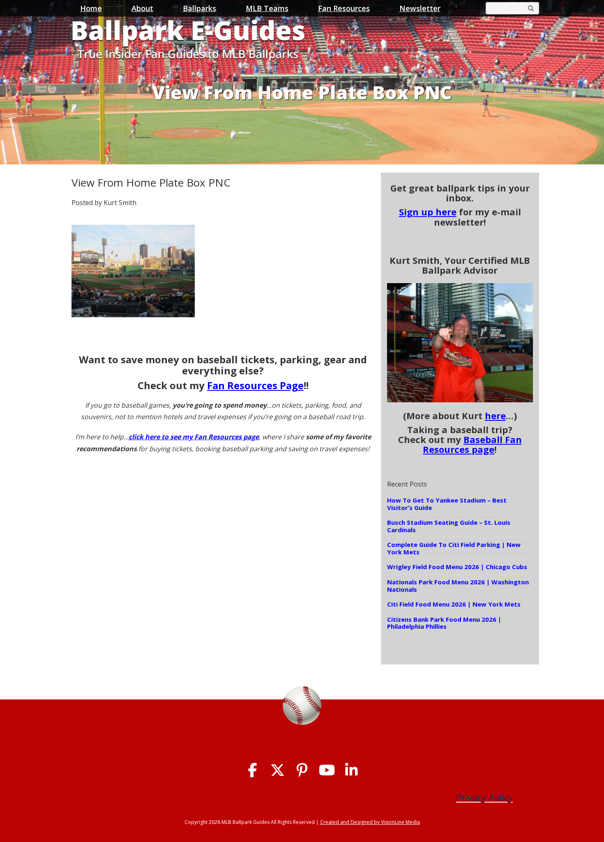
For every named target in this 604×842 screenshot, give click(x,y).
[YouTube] (327, 770)
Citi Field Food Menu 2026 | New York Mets (454, 604)
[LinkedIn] (351, 770)
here (495, 415)
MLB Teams (267, 8)
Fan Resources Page (255, 385)
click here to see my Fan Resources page (194, 436)
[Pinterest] (302, 770)
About (142, 8)
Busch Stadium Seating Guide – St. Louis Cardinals (448, 526)
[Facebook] (253, 770)
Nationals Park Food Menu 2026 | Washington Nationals (458, 585)
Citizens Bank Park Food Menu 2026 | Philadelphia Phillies (444, 623)
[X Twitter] (277, 770)
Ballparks (199, 8)
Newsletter (419, 8)
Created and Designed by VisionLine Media (370, 822)
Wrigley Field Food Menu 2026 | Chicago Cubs (457, 567)
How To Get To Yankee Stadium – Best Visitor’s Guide (447, 504)
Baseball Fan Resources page (472, 444)
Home (91, 8)
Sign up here (427, 211)
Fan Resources (344, 8)
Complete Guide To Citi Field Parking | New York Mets (454, 548)
